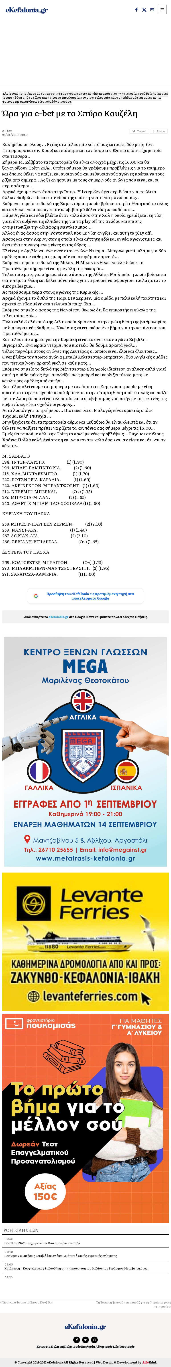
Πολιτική (57, 1346)
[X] (144, 10)
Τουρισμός (126, 1346)
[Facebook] (136, 10)
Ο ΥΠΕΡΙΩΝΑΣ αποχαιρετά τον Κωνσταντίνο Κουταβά (42, 1243)
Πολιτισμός (72, 1346)
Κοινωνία (44, 1346)
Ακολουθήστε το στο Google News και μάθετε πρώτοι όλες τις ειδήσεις (85, 617)
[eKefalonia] (26, 10)
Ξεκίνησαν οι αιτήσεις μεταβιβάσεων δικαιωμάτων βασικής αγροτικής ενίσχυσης (60, 1255)
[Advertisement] (85, 53)
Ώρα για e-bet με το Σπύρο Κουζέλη (28, 1302)
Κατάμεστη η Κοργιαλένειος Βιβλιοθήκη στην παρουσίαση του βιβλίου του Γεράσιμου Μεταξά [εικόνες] (76, 1268)
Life (116, 1346)
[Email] (152, 10)
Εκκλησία (88, 1346)
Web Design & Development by (126, 1362)
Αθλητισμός (104, 1346)
